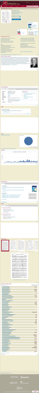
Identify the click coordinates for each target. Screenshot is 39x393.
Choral (18, 29)
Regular (18, 54)
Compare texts (11, 54)
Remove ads (27, 2)
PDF (17, 15)
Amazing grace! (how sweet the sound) (29, 93)
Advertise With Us (18, 391)
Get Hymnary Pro (27, 113)
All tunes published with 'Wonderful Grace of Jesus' (8, 148)
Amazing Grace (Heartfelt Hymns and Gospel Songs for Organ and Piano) (13, 187)
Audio (6, 205)
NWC (13, 210)
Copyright (8, 391)
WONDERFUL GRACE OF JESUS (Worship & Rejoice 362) (11, 196)
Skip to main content (3, 0)
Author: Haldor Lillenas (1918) (16, 11)
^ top (37, 54)
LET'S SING (4, 188)
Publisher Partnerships (24, 391)
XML (9, 215)
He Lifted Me (26, 98)
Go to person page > (14, 64)
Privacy (11, 391)
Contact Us (13, 391)
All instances (3, 354)
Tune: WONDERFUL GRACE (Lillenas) (17, 12)
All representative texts (4, 54)
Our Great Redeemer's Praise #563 (27, 51)
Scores (3, 205)
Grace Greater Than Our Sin (28, 94)
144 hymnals (17, 13)
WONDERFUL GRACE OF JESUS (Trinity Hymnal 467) (10, 197)
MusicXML (19, 15)
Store (17, 6)
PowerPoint (30, 29)
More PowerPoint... (4, 199)
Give (28, 391)
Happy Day (25, 95)
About (5, 391)
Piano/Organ (30, 22)
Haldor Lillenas (10, 93)
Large (20, 54)
